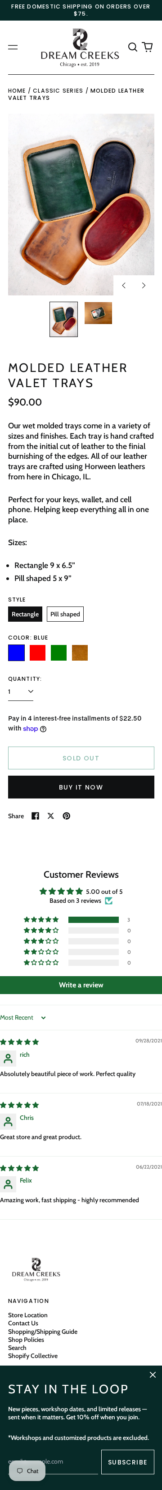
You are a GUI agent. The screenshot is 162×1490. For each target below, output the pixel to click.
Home (17, 90)
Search (17, 1348)
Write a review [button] (81, 985)
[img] (19, 1042)
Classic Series (58, 90)
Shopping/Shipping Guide (42, 1332)
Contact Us (23, 1323)
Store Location (28, 1315)
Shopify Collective (33, 1356)
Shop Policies (26, 1340)
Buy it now (81, 787)
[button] (133, 47)
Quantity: (25, 679)
